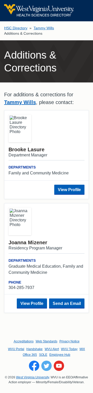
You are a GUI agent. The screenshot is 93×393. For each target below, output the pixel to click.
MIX (82, 349)
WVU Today (69, 349)
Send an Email (67, 303)
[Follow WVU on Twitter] (46, 366)
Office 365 (30, 355)
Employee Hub (59, 355)
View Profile (69, 190)
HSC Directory (15, 28)
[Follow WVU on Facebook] (34, 366)
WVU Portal (16, 349)
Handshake (34, 349)
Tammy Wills (44, 28)
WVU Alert (52, 349)
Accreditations (24, 341)
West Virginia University (32, 377)
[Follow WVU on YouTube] (59, 366)
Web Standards (46, 341)
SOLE (43, 355)
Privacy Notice (69, 341)
